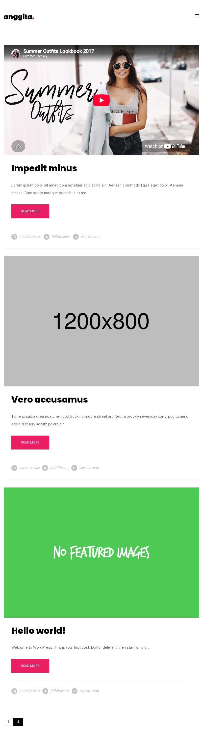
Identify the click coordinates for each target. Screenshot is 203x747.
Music (37, 236)
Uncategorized (30, 690)
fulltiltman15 (61, 236)
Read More (30, 211)
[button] (197, 16)
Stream (35, 467)
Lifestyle (25, 236)
